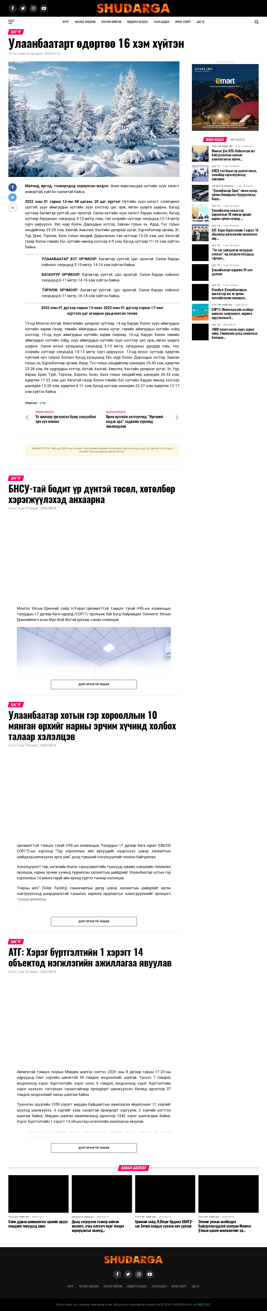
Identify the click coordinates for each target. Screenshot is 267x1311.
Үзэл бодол (161, 22)
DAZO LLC (203, 1304)
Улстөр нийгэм (111, 22)
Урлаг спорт (183, 22)
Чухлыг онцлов (85, 22)
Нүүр (66, 22)
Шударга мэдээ (137, 22)
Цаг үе (201, 22)
